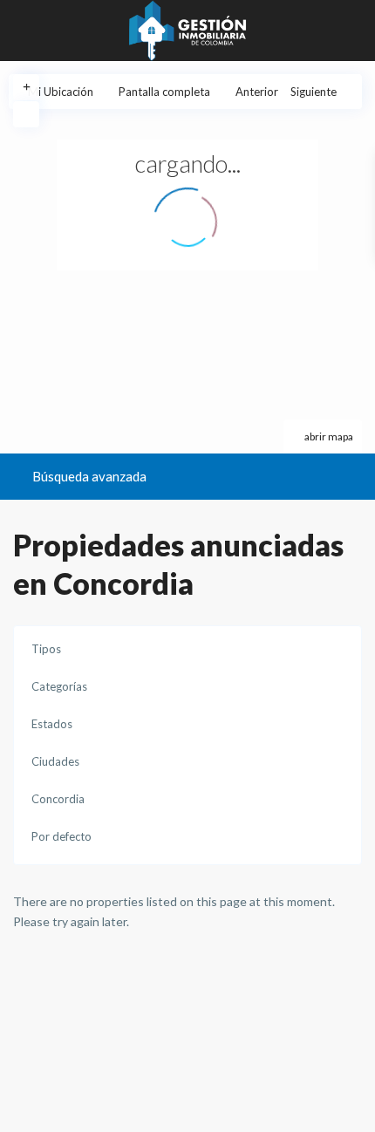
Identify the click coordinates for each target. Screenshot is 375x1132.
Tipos (46, 649)
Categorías (59, 686)
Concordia (58, 799)
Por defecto (61, 836)
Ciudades (55, 761)
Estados (51, 724)
